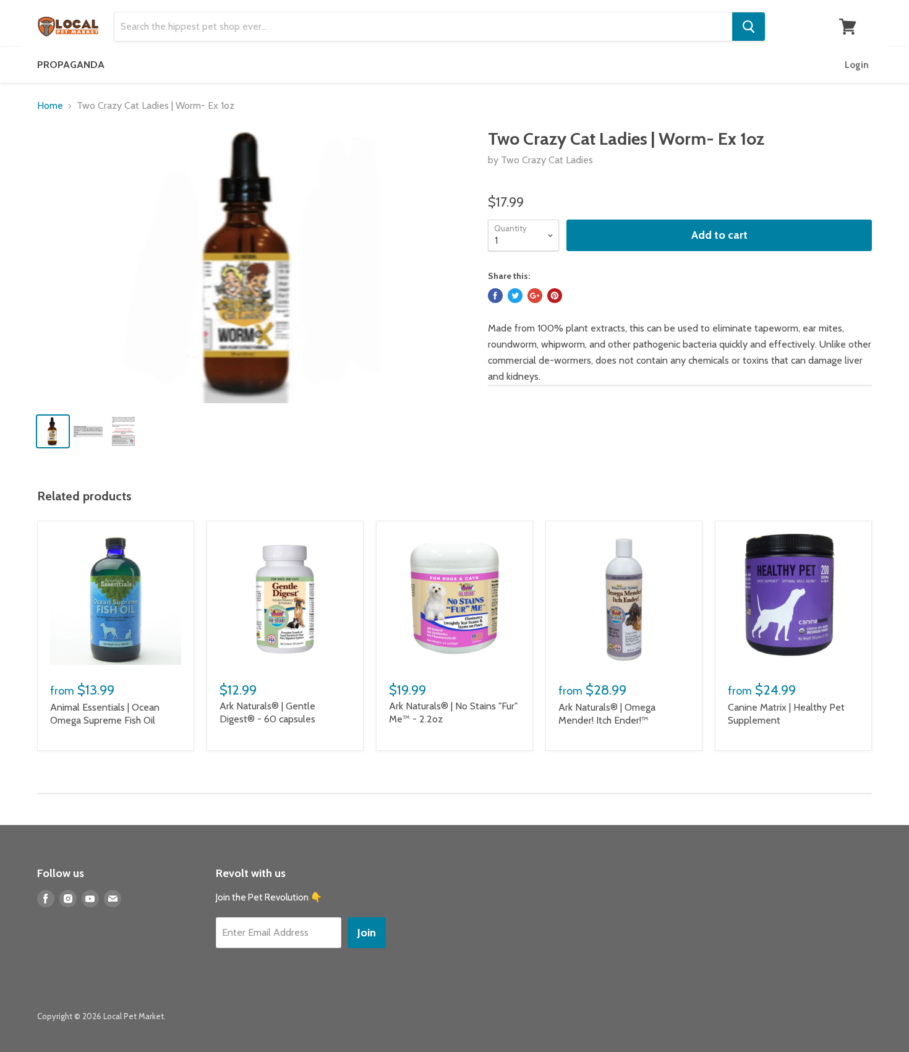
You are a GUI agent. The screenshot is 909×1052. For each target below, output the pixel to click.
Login (857, 65)
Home (50, 105)
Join (366, 932)
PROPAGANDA (71, 65)
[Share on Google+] (534, 295)
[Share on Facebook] (495, 295)
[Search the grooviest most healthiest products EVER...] (748, 26)
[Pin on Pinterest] (554, 295)
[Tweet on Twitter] (515, 295)
